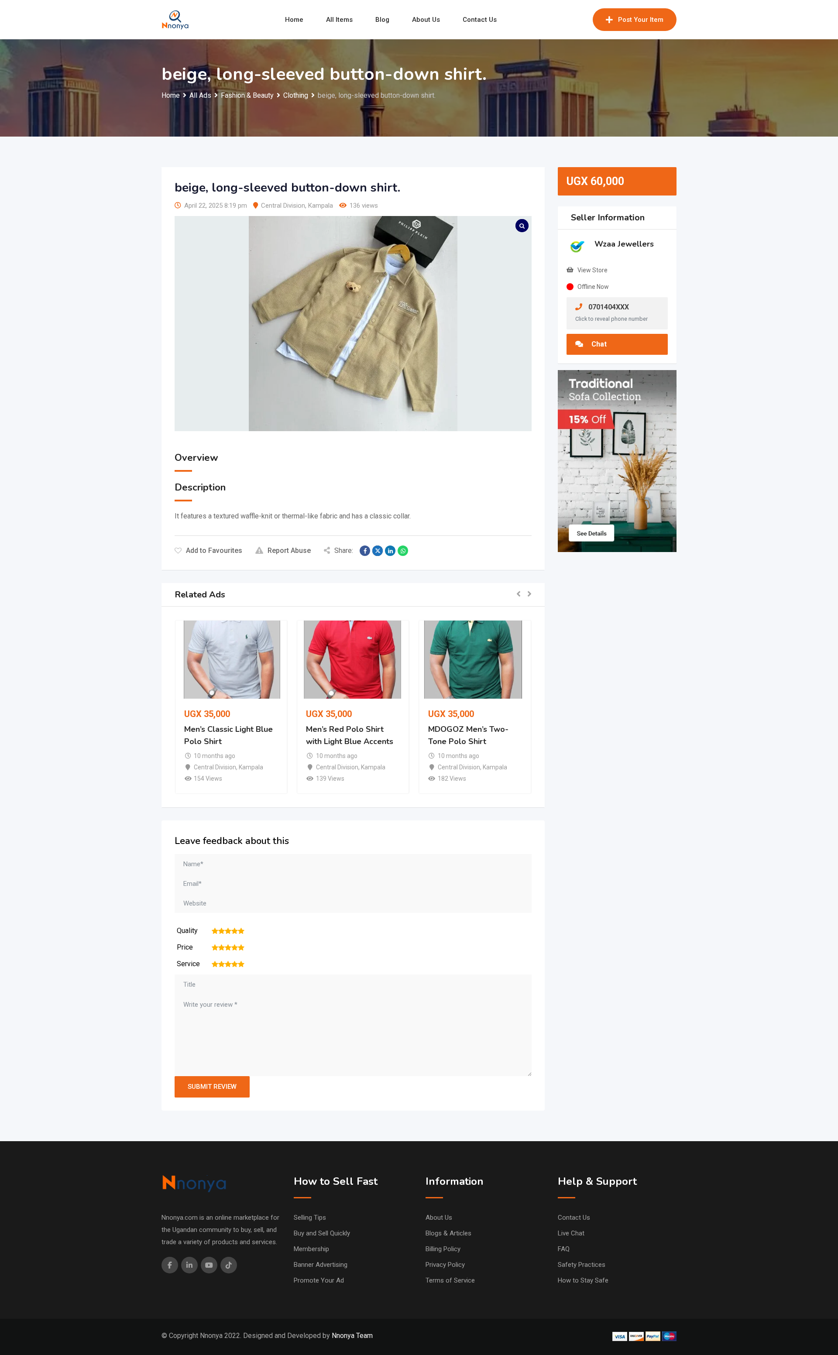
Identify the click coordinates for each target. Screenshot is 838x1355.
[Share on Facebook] (365, 550)
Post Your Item (640, 20)
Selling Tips (310, 1217)
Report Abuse (289, 550)
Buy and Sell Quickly (322, 1233)
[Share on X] (377, 550)
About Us (426, 20)
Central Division (283, 205)
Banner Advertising (320, 1265)
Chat (598, 344)
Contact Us (480, 20)
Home (294, 20)
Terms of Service (450, 1280)
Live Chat (571, 1233)
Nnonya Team (352, 1335)
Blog (382, 20)
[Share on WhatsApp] (403, 550)
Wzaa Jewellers (624, 244)
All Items (339, 20)
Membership (311, 1249)
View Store (592, 270)
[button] (518, 594)
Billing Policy (443, 1249)
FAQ (564, 1249)
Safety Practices (581, 1265)
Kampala (320, 205)
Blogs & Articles (448, 1233)
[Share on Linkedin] (390, 550)
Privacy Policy (445, 1265)
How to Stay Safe (583, 1280)
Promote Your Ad (319, 1280)
